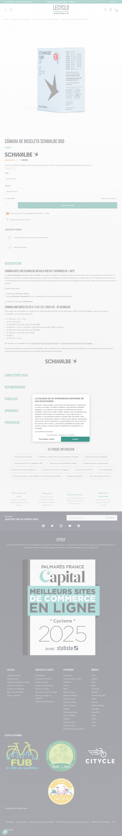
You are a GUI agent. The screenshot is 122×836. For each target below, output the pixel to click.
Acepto (75, 439)
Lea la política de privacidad (44, 431)
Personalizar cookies (46, 439)
